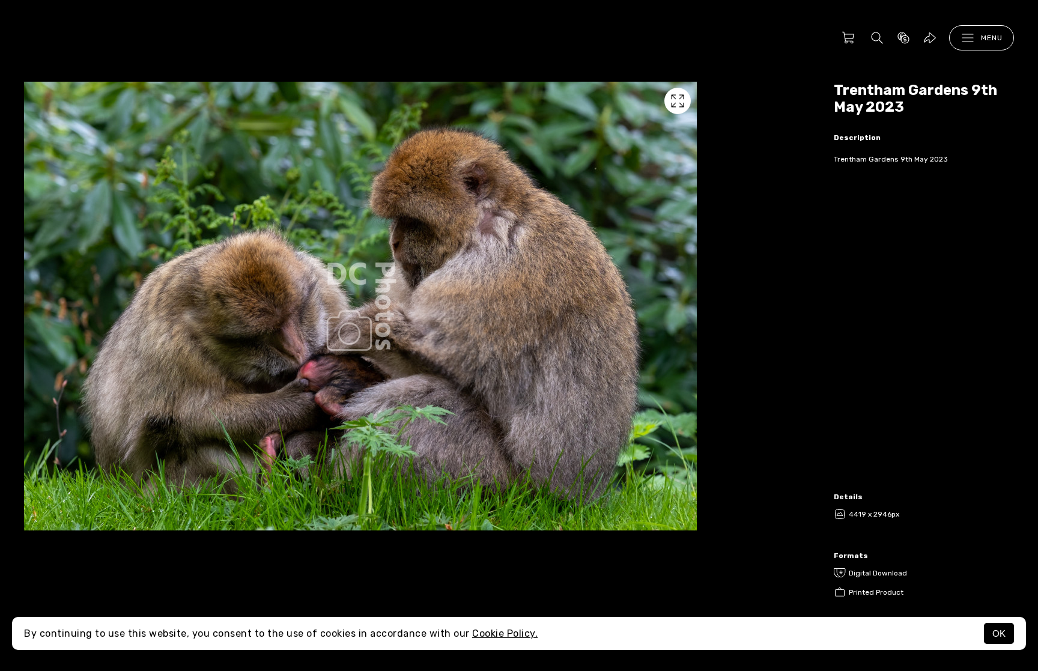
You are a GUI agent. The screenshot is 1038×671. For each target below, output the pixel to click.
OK (999, 633)
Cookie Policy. (505, 633)
